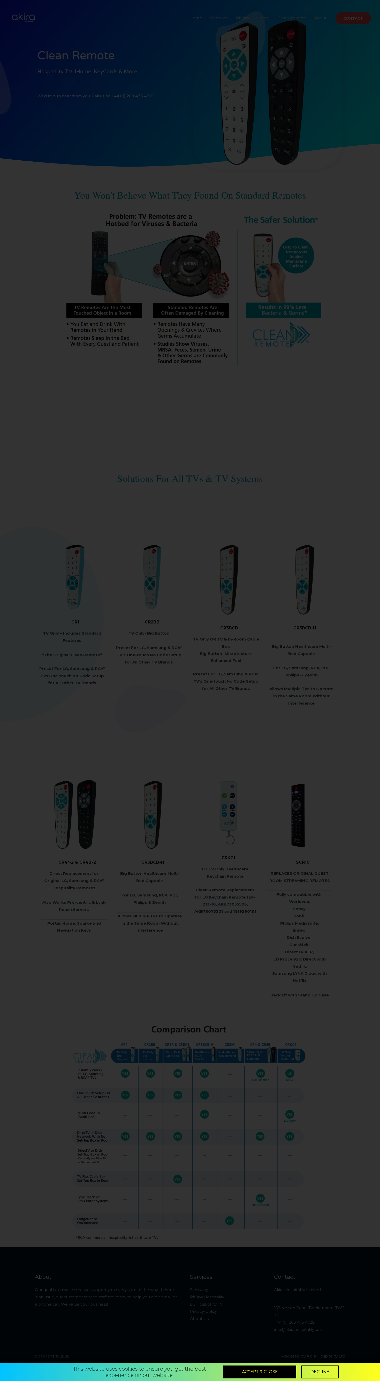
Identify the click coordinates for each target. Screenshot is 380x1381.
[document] (190, 690)
